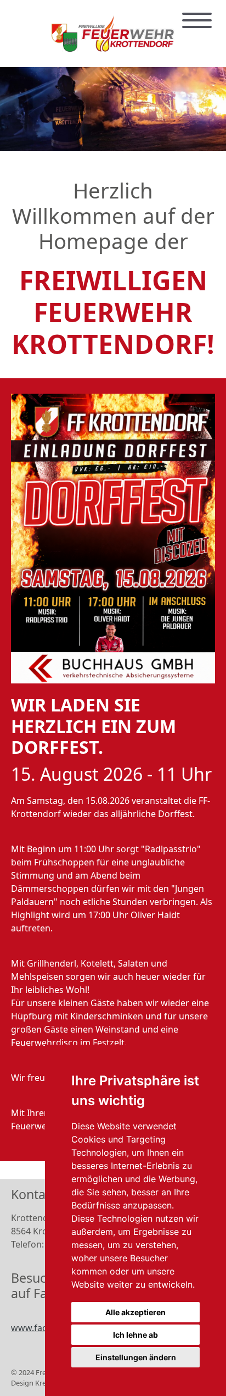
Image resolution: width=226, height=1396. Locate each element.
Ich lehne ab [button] (135, 1334)
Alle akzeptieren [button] (135, 1312)
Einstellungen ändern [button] (135, 1357)
